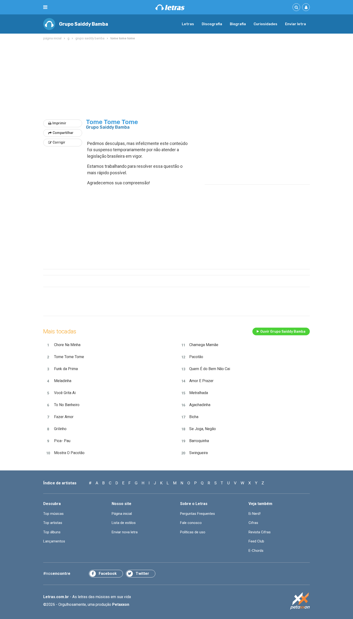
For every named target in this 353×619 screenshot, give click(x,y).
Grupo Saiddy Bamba (83, 24)
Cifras (253, 523)
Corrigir (59, 142)
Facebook (108, 573)
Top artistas (52, 523)
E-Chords (256, 550)
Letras (188, 24)
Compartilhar (63, 133)
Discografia (212, 24)
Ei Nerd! (255, 513)
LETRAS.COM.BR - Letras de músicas (170, 7)
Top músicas (53, 513)
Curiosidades (265, 24)
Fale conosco (191, 523)
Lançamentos (54, 541)
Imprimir (59, 123)
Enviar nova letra (125, 532)
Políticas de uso (192, 532)
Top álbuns (52, 532)
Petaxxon (120, 604)
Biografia (238, 24)
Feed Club (256, 541)
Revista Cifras (260, 532)
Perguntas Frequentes (197, 513)
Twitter (142, 573)
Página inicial (122, 513)
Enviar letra (295, 24)
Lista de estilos (124, 523)
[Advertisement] (176, 80)
